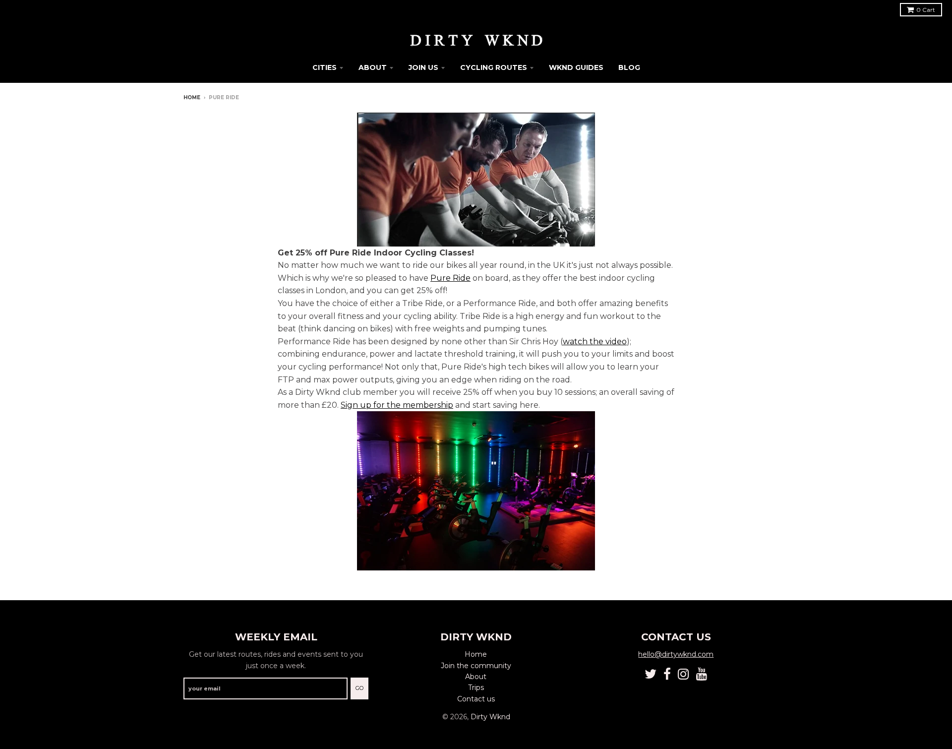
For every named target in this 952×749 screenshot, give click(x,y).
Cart (925, 9)
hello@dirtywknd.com (676, 654)
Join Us (423, 67)
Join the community (476, 665)
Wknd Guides (576, 67)
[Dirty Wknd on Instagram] (683, 674)
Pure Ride (450, 278)
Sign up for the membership (397, 405)
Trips (476, 687)
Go (359, 688)
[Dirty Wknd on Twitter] (650, 674)
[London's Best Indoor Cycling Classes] (476, 180)
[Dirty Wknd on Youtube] (702, 674)
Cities (324, 67)
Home (191, 97)
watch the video (595, 341)
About (372, 67)
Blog (629, 67)
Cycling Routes (493, 67)
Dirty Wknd (490, 716)
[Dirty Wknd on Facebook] (667, 674)
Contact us (476, 698)
